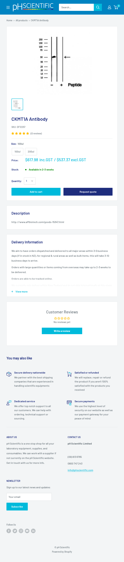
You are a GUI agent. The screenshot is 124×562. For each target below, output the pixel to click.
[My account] (109, 7)
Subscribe (17, 506)
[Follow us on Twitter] (15, 531)
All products (22, 20)
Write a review (62, 330)
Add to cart (36, 191)
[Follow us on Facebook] (8, 531)
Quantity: (16, 180)
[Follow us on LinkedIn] (33, 531)
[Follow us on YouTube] (27, 531)
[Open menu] (8, 7)
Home (9, 20)
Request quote (88, 191)
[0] (116, 7)
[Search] (98, 7)
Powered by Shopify (62, 551)
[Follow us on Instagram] (21, 531)
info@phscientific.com (80, 470)
